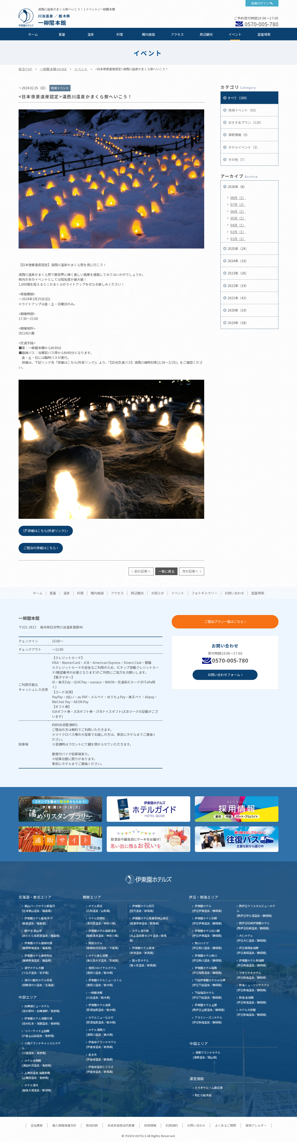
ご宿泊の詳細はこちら (39, 547)
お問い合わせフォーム (224, 674)
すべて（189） (238, 98)
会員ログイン (260, 3)
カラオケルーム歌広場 (209, 1088)
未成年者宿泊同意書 (121, 1125)
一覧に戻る (166, 571)
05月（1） (238, 218)
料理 (119, 34)
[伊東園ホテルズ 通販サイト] (60, 839)
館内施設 (148, 34)
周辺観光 (206, 34)
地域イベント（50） (243, 110)
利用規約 (172, 1125)
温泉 (90, 34)
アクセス (177, 34)
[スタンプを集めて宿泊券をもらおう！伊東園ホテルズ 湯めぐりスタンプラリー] (60, 809)
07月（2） (238, 204)
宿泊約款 (92, 1125)
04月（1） (238, 225)
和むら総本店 (203, 1095)
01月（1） (238, 238)
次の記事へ (190, 571)
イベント (235, 34)
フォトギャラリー (204, 593)
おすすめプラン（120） (245, 122)
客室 (62, 34)
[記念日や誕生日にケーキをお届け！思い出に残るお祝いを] (148, 839)
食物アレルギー (256, 1125)
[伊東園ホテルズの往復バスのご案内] (236, 839)
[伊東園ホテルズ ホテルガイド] (148, 809)
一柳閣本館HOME (53, 69)
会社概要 (37, 1125)
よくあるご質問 (225, 1125)
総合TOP (25, 69)
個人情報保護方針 (64, 1125)
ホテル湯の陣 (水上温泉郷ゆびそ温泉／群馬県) (148, 935)
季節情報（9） (239, 134)
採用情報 (150, 1125)
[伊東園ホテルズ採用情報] (236, 809)
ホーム (33, 34)
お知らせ (157, 593)
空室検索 (264, 34)
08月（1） (238, 197)
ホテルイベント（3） (243, 147)
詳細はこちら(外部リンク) (47, 530)
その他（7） (237, 159)
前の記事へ (142, 571)
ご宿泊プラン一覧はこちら (223, 621)
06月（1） (238, 211)
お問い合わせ (234, 593)
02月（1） (238, 231)
